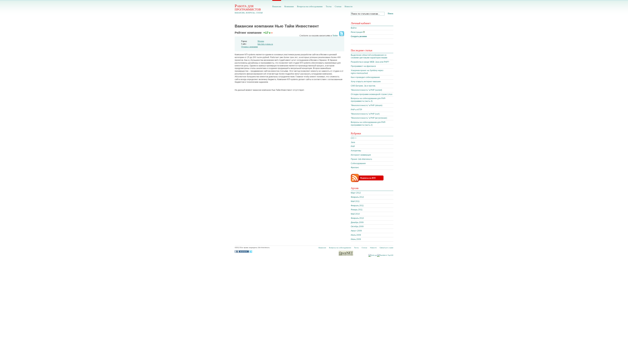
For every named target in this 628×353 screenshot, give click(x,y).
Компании (289, 6)
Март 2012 (356, 193)
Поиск (390, 13)
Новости (348, 6)
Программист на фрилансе (363, 66)
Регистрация (357, 32)
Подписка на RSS (368, 177)
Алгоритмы (356, 151)
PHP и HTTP (356, 110)
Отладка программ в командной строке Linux (371, 94)
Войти (354, 28)
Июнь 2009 (356, 239)
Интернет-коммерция (361, 155)
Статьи (338, 6)
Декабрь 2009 (357, 222)
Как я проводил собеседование (365, 77)
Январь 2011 (357, 210)
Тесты (328, 6)
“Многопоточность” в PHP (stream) (366, 105)
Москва (261, 41)
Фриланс (355, 167)
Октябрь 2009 (357, 226)
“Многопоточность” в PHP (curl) (365, 114)
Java (353, 142)
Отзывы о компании (249, 46)
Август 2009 (356, 231)
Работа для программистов (248, 7)
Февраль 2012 (357, 197)
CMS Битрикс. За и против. (363, 86)
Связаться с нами (386, 248)
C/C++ (354, 138)
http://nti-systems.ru (265, 44)
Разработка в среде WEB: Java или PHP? (370, 62)
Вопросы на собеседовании (310, 6)
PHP (353, 146)
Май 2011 (355, 201)
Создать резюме (359, 36)
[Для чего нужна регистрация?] (364, 32)
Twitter (335, 35)
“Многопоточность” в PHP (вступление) (369, 118)
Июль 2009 (356, 235)
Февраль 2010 (357, 218)
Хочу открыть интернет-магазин (366, 81)
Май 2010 (355, 214)
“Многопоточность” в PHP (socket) (366, 90)
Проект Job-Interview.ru (361, 159)
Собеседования (358, 163)
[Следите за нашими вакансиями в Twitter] (341, 35)
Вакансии (276, 6)
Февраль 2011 (357, 205)
